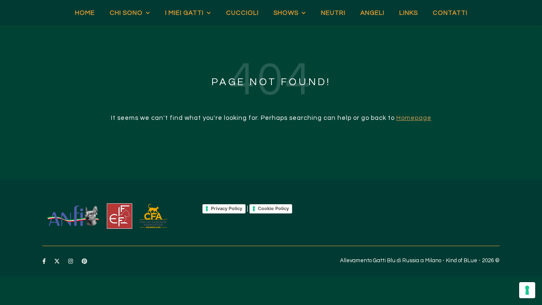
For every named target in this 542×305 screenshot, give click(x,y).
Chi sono (126, 13)
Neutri (333, 13)
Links (408, 13)
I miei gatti (184, 13)
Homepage (413, 118)
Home (85, 13)
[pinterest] (84, 261)
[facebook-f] (44, 261)
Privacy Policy (226, 208)
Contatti (450, 13)
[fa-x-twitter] (57, 261)
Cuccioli (242, 13)
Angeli (372, 13)
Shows (286, 13)
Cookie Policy (273, 208)
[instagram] (71, 261)
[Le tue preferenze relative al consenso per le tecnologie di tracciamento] (527, 290)
